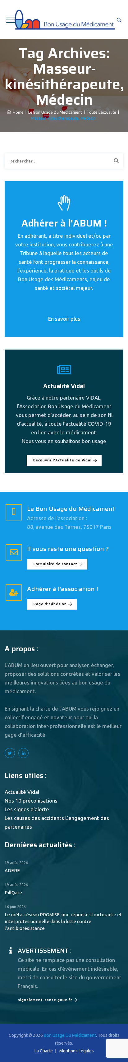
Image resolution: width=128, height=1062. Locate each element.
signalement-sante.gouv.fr (45, 1000)
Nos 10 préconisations (31, 800)
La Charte (43, 1050)
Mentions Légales (76, 1050)
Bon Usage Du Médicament (70, 1035)
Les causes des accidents (34, 818)
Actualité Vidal (22, 792)
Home (17, 112)
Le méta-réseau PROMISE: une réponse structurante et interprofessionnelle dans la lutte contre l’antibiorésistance (63, 921)
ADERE (12, 870)
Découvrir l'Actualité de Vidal (62, 460)
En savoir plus (64, 319)
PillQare (13, 892)
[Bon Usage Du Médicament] (64, 19)
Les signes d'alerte (27, 809)
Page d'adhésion (50, 604)
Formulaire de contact (55, 564)
